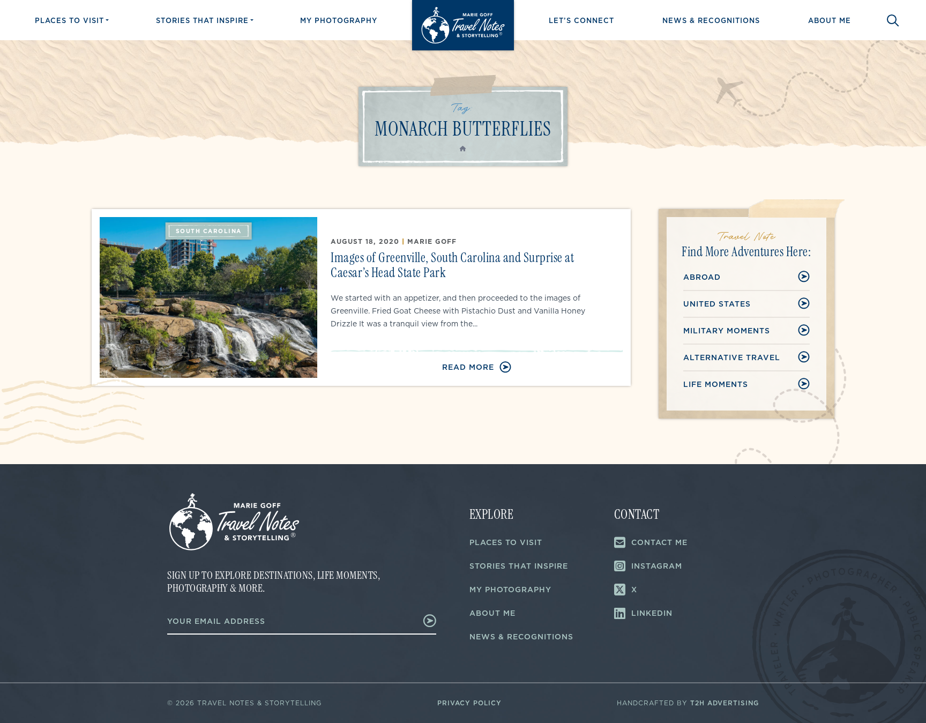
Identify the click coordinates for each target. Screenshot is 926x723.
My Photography (338, 20)
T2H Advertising (724, 702)
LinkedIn (652, 613)
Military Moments (726, 330)
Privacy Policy (469, 702)
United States (717, 304)
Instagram (656, 566)
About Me (829, 20)
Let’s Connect (581, 20)
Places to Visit (69, 20)
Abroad (702, 277)
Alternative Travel (731, 357)
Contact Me (659, 542)
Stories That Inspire (202, 20)
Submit (422, 620)
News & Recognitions (711, 20)
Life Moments (715, 384)
